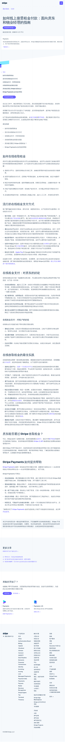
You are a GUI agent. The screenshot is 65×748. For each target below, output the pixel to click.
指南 (50, 636)
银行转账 (33, 117)
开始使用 (6, 512)
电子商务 (36, 646)
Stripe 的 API (38, 441)
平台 (35, 662)
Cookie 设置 (53, 657)
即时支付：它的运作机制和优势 (14, 557)
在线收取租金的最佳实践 (10, 85)
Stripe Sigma (22, 692)
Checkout (21, 648)
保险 (35, 679)
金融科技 (36, 672)
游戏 (35, 674)
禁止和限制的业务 (54, 650)
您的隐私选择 (53, 660)
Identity (20, 667)
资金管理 (36, 660)
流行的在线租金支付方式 (10, 79)
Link (19, 674)
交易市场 (36, 657)
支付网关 (46, 244)
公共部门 (36, 688)
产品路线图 (52, 669)
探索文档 (36, 612)
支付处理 (7, 362)
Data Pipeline (22, 657)
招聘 (50, 671)
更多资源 (6, 9)
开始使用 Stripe (8, 27)
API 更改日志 (37, 720)
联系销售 (15, 593)
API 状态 (36, 718)
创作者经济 (37, 669)
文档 (35, 713)
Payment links (22, 678)
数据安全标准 (17, 400)
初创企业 (36, 638)
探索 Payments (7, 614)
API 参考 (36, 715)
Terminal (21, 697)
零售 (35, 691)
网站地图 (52, 655)
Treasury (21, 699)
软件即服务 (37, 665)
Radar (20, 686)
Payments (21, 681)
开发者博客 (37, 727)
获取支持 (52, 685)
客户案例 (52, 638)
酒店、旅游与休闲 (39, 676)
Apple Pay (19, 252)
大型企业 (36, 636)
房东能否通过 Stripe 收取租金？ (12, 88)
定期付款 (51, 414)
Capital (20, 646)
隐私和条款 (52, 648)
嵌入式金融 (37, 648)
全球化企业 (37, 653)
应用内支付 (37, 655)
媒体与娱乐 (37, 681)
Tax (19, 695)
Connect (20, 653)
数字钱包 (41, 117)
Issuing (20, 671)
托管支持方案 (53, 688)
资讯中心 (52, 674)
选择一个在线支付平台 (24, 367)
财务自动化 (37, 650)
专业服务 (36, 686)
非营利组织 (37, 684)
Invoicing (21, 669)
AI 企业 (36, 667)
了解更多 (5, 47)
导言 (4, 72)
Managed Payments (24, 676)
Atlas (20, 638)
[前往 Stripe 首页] (5, 634)
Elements (21, 660)
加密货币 (20, 655)
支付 (12, 9)
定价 (19, 636)
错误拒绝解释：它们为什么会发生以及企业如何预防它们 (21, 561)
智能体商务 (37, 641)
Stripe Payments (9, 467)
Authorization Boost (24, 641)
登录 (50, 696)
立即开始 (6, 593)
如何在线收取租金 (8, 75)
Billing (20, 643)
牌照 (50, 653)
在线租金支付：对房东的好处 (11, 82)
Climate (20, 650)
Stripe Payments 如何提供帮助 (12, 92)
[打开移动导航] (61, 3)
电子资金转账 (15, 218)
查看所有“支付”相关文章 (10, 551)
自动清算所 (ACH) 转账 (38, 218)
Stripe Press (53, 676)
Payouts (20, 683)
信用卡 (39, 439)
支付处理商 (20, 246)
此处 (21, 416)
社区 (50, 643)
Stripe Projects (38, 725)
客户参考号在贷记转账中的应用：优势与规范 (17, 559)
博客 (50, 641)
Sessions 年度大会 (55, 646)
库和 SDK (36, 723)
